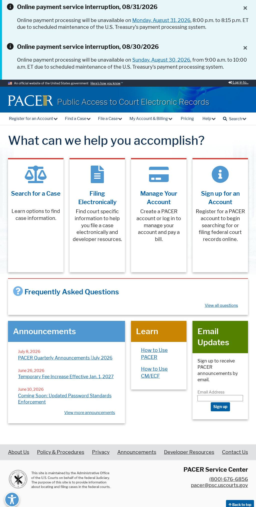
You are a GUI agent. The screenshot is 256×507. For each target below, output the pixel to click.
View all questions (221, 305)
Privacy (101, 452)
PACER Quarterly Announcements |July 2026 (65, 357)
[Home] (30, 100)
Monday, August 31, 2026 (161, 20)
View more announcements (89, 412)
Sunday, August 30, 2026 (161, 60)
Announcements (136, 452)
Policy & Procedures (60, 452)
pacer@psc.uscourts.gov (219, 485)
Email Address (211, 392)
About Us (18, 452)
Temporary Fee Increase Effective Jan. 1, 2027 (66, 376)
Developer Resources (189, 452)
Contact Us (235, 452)
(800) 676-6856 (228, 479)
